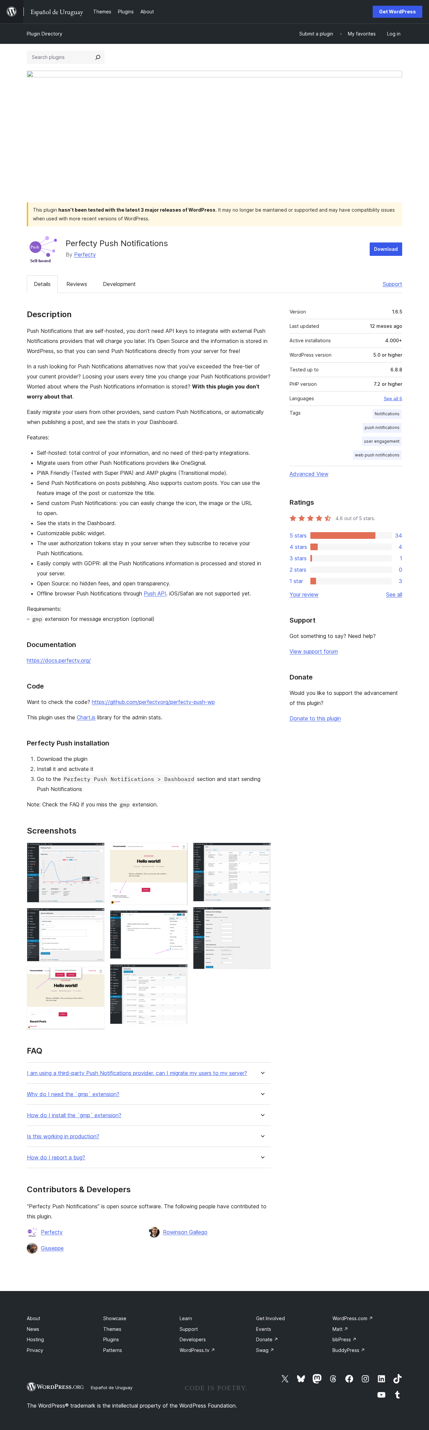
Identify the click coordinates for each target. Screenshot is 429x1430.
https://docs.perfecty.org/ (59, 660)
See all (394, 594)
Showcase (114, 1318)
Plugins (111, 1339)
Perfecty (85, 254)
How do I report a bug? (56, 1157)
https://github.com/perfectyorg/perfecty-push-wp (153, 702)
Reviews (76, 284)
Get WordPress (397, 11)
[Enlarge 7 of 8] (261, 851)
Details (42, 284)
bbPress (344, 1339)
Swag (265, 1350)
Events (263, 1329)
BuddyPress (348, 1350)
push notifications (382, 427)
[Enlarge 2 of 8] (95, 917)
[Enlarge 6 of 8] (178, 973)
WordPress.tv (197, 1350)
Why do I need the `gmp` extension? (73, 1094)
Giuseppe (52, 1248)
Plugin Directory (44, 34)
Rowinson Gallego (185, 1232)
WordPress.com (352, 1318)
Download (386, 249)
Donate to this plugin (315, 718)
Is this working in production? (63, 1136)
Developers (193, 1339)
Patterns (112, 1350)
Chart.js (86, 717)
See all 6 (393, 398)
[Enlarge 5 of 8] (178, 919)
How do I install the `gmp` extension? (74, 1115)
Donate (267, 1339)
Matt (340, 1329)
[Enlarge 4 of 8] (178, 851)
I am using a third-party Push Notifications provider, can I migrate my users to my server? (137, 1073)
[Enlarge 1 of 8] (95, 851)
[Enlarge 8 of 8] (261, 916)
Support (392, 284)
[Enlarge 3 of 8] (95, 976)
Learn (186, 1318)
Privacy (35, 1350)
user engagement (382, 441)
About (33, 1318)
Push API (155, 593)
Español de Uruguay (111, 1387)
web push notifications (377, 454)
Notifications (387, 413)
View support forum (314, 651)
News (33, 1329)
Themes (112, 1329)
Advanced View (309, 474)
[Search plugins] (98, 57)
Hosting (35, 1339)
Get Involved (270, 1318)
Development (119, 284)
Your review (304, 594)
